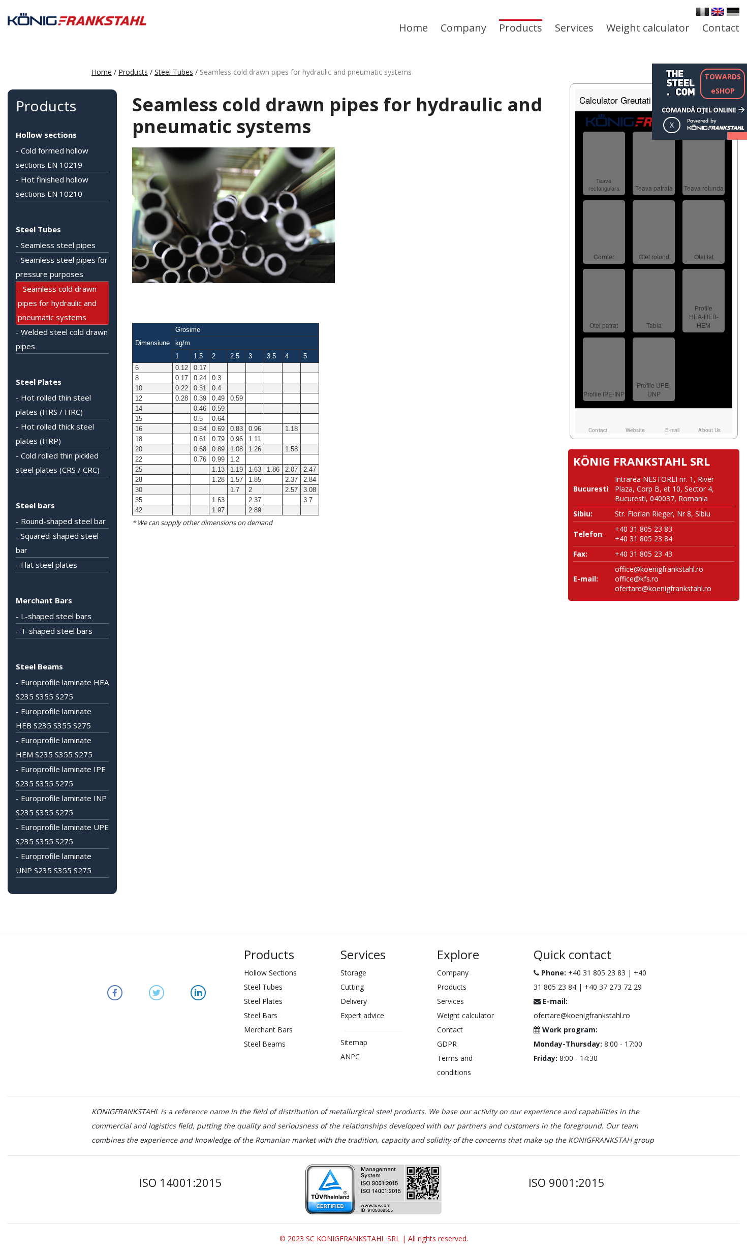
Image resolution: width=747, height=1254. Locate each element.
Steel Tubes (173, 72)
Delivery (353, 1001)
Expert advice (362, 1015)
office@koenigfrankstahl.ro (659, 569)
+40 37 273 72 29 (613, 987)
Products (520, 28)
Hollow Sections (270, 972)
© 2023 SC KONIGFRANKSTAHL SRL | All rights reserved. (373, 1238)
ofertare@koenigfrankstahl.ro (663, 588)
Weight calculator (648, 28)
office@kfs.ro (637, 579)
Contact (720, 28)
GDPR (447, 1044)
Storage (353, 972)
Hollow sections (46, 135)
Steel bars (35, 505)
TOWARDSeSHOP (722, 84)
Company (463, 28)
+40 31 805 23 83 (597, 972)
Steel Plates (38, 382)
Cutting (352, 987)
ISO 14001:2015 (180, 1182)
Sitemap (353, 1042)
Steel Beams (39, 666)
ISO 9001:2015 (566, 1182)
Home (413, 28)
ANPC (350, 1056)
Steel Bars (260, 1015)
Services (574, 28)
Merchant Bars (44, 600)
